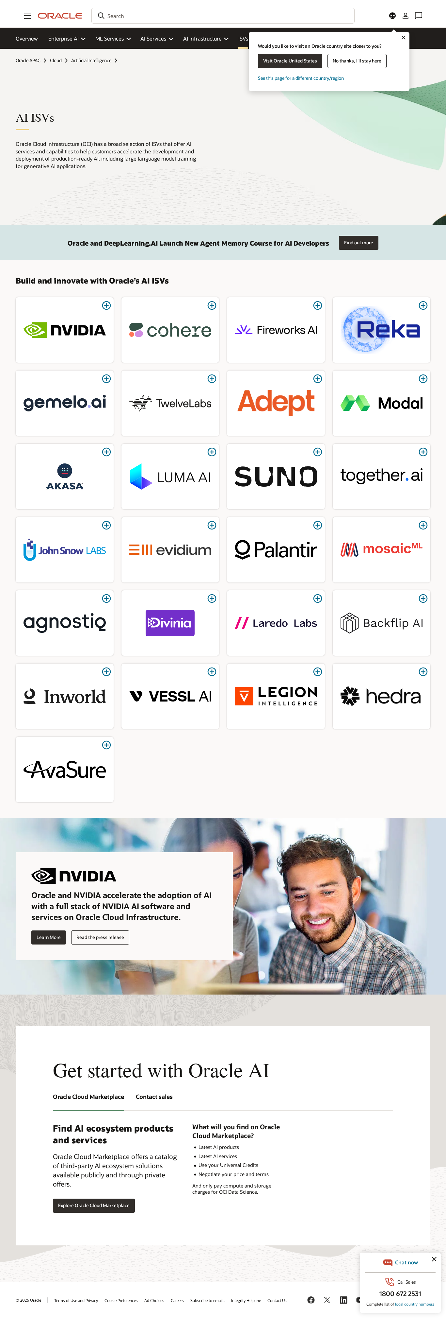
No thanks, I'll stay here (357, 61)
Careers (177, 1300)
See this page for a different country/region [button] (301, 78)
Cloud (56, 60)
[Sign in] (405, 16)
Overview (27, 38)
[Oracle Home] (60, 15)
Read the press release (100, 937)
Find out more (358, 242)
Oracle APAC (28, 60)
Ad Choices (154, 1300)
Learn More (49, 937)
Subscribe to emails (207, 1300)
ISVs (243, 38)
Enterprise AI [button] (63, 38)
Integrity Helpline (246, 1300)
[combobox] (223, 16)
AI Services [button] (153, 38)
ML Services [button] (109, 38)
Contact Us (277, 1300)
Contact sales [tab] (154, 1097)
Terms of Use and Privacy (76, 1300)
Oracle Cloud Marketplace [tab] (88, 1097)
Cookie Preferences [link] (121, 1300)
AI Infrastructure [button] (202, 38)
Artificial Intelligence (91, 60)
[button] (27, 16)
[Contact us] (418, 16)
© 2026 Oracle (28, 1300)
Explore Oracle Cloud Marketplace (94, 1205)
